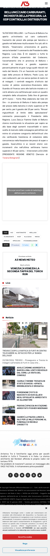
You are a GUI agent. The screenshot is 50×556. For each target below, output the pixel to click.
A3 (12, 232)
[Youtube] (22, 475)
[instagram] (28, 475)
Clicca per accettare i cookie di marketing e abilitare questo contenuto (25, 191)
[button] (46, 508)
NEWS (38, 237)
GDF (19, 237)
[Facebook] (10, 475)
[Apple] (39, 475)
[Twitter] (16, 475)
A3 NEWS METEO (25, 258)
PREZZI (7, 241)
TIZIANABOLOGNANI (31, 241)
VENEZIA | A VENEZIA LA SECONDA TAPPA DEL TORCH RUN (25, 270)
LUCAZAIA (28, 237)
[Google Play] (33, 475)
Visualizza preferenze (25, 550)
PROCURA (17, 241)
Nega (25, 544)
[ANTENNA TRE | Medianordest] (25, 1)
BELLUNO (33, 232)
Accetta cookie (25, 537)
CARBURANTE (9, 237)
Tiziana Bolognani (10, 158)
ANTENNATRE (21, 232)
